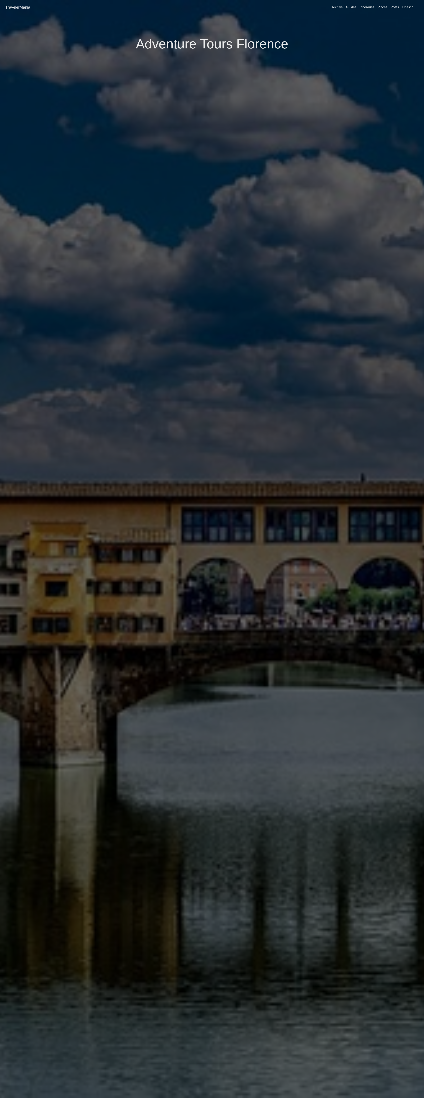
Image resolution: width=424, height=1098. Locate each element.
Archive (337, 7)
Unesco (407, 7)
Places (382, 7)
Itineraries (367, 7)
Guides (351, 7)
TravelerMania (17, 7)
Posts (395, 7)
